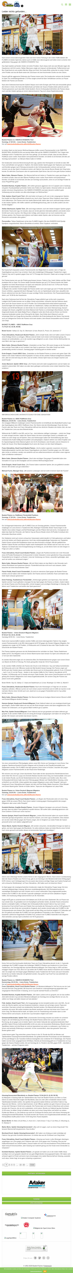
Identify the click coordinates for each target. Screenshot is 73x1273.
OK (45, 1271)
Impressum (48, 1266)
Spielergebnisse (36, 1203)
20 (24, 1165)
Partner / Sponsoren (36, 1173)
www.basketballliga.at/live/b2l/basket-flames (22, 984)
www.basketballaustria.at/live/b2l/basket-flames (24, 144)
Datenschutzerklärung (36, 1271)
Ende (32, 1165)
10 (20, 1165)
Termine (36, 1199)
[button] (19, 6)
